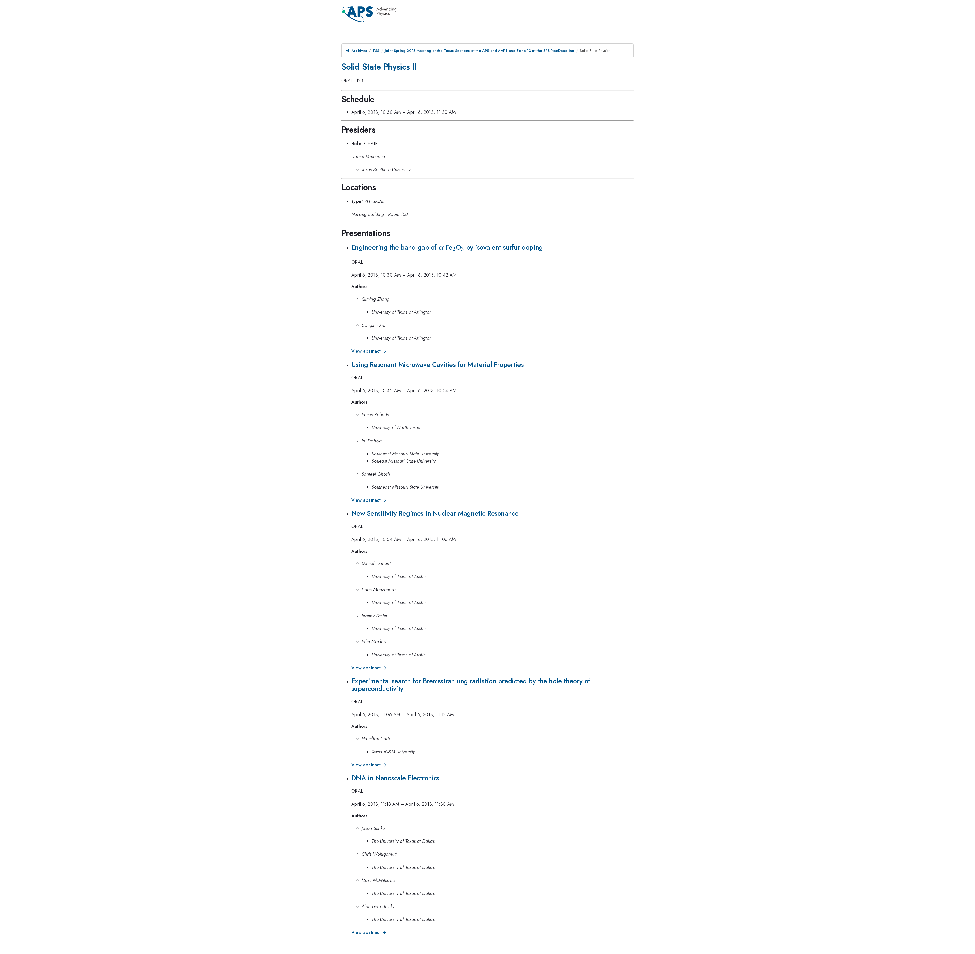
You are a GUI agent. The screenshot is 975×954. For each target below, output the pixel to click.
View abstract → (368, 351)
